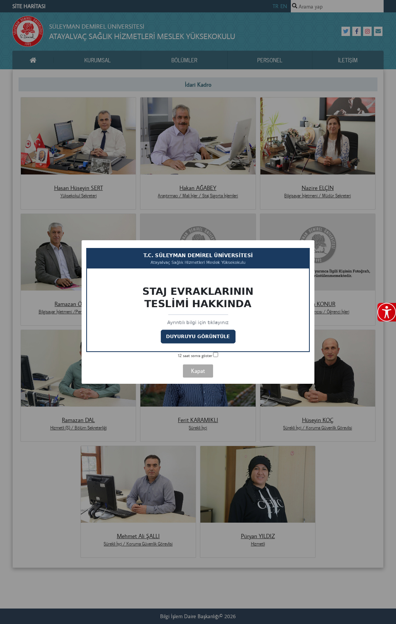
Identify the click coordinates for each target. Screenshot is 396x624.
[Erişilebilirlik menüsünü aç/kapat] (386, 312)
